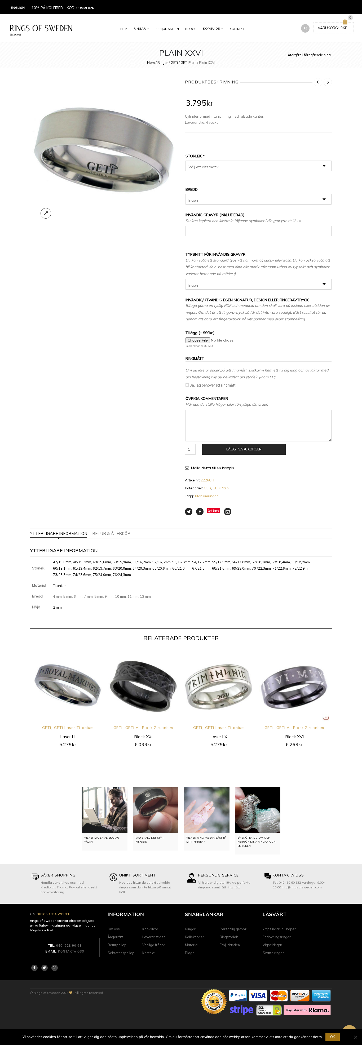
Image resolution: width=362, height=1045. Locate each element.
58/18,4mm (281, 562)
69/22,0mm (241, 568)
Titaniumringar (206, 496)
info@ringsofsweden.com (302, 887)
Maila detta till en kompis (212, 468)
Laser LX (218, 736)
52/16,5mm (161, 562)
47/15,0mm (62, 562)
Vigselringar (272, 945)
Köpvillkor (150, 929)
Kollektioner (194, 937)
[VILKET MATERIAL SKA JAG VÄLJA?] (104, 810)
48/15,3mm (82, 562)
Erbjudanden (167, 29)
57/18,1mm (261, 562)
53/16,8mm (181, 562)
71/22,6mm (281, 568)
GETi (174, 62)
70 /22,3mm (261, 568)
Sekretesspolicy (121, 953)
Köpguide (211, 28)
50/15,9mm (122, 562)
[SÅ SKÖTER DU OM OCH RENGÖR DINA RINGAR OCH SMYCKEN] (258, 810)
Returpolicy (117, 945)
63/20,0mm (122, 568)
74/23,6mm (82, 575)
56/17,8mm (241, 562)
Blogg (191, 29)
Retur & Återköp (111, 533)
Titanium (60, 585)
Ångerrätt (115, 937)
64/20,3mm (142, 568)
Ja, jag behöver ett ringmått (213, 385)
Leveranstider (153, 937)
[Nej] (355, 1037)
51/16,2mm (142, 562)
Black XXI (143, 736)
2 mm (57, 607)
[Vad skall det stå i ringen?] (156, 810)
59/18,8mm (301, 562)
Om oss (114, 929)
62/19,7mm (102, 568)
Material (191, 945)
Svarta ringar (273, 953)
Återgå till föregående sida (309, 55)
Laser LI (67, 736)
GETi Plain (188, 62)
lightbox (46, 213)
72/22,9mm (301, 568)
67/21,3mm (201, 568)
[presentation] (23, 693)
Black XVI (294, 736)
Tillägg (200, 332)
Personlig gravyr (233, 929)
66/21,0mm (181, 568)
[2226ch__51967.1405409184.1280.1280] (103, 149)
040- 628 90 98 (69, 945)
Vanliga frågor (153, 945)
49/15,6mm (102, 562)
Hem (123, 29)
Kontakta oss (71, 951)
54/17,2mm (201, 562)
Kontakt (237, 29)
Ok (332, 1037)
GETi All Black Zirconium (149, 727)
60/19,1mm (62, 568)
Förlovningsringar (277, 937)
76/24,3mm (122, 575)
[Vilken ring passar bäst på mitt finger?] (206, 810)
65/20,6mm (161, 568)
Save (216, 510)
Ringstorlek (229, 937)
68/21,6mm (221, 568)
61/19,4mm (82, 568)
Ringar (140, 28)
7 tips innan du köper (279, 929)
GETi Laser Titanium (74, 727)
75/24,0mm (102, 575)
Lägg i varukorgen (244, 449)
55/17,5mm (221, 562)
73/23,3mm (62, 575)
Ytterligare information (58, 533)
